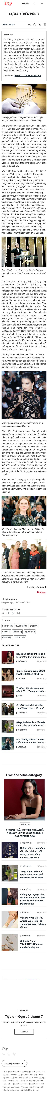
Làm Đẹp (21, 678)
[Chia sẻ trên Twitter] (39, 24)
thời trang (17, 632)
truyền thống (21, 626)
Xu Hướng (26, 889)
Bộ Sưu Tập (26, 912)
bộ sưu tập (7, 638)
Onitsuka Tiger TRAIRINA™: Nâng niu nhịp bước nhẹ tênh (31, 944)
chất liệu (34, 626)
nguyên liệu (7, 626)
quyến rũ (6, 632)
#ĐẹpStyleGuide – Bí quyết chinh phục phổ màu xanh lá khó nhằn (31, 725)
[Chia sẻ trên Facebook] (29, 24)
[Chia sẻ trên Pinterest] (34, 24)
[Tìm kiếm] (34, 3)
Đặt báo (25, 3)
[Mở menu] (42, 3)
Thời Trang (8, 24)
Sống (20, 696)
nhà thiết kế (20, 638)
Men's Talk (22, 713)
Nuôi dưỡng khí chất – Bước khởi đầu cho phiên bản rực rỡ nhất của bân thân (30, 742)
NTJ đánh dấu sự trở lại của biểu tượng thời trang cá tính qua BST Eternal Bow (31, 657)
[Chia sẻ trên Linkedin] (44, 24)
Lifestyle (22, 747)
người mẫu (30, 632)
